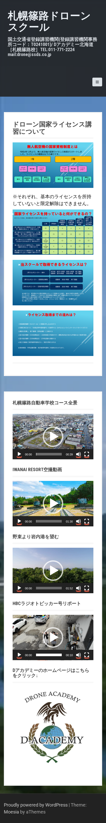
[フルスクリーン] (86, 454)
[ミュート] (78, 454)
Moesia (11, 812)
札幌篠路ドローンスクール (49, 21)
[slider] (49, 454)
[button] (53, 436)
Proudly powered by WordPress (36, 805)
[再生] (19, 454)
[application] (53, 436)
